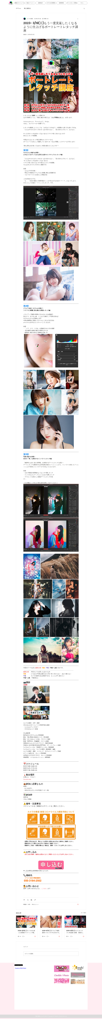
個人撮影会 (27, 8)
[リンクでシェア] (35, 900)
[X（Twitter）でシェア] (27, 900)
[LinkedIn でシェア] (31, 900)
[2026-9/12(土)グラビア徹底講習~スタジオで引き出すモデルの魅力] (51, 922)
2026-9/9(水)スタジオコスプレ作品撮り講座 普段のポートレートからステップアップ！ (75, 932)
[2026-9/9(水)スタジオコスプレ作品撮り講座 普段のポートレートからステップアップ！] (75, 922)
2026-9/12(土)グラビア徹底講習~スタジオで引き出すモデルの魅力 (50, 932)
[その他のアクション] (78, 19)
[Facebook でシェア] (24, 900)
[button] (84, 8)
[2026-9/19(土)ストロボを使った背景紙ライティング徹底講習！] (27, 922)
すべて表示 (83, 912)
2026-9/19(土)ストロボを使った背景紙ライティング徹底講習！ (26, 932)
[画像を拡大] (29, 231)
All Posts (18, 8)
